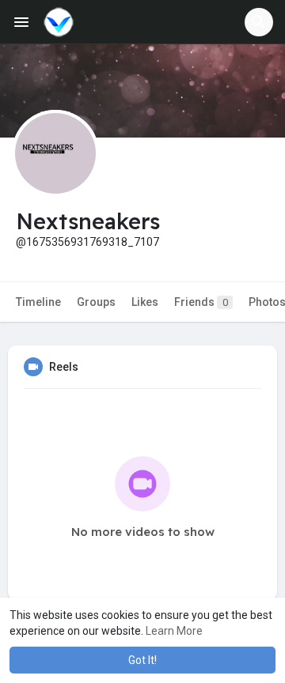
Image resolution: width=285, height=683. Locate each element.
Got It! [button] (142, 660)
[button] (259, 22)
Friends (201, 302)
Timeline (38, 302)
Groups (96, 302)
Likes (144, 302)
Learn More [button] (174, 631)
